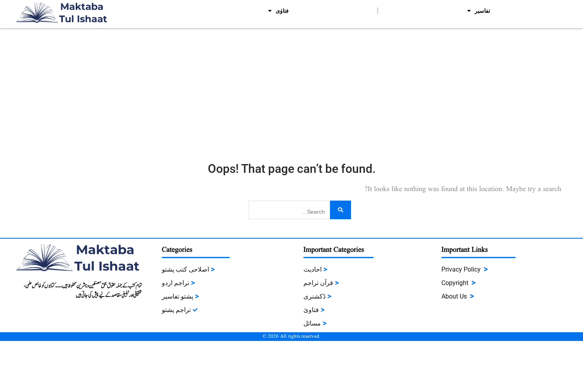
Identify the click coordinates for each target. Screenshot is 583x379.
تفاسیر (482, 11)
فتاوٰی (282, 11)
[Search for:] (300, 209)
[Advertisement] (291, 87)
